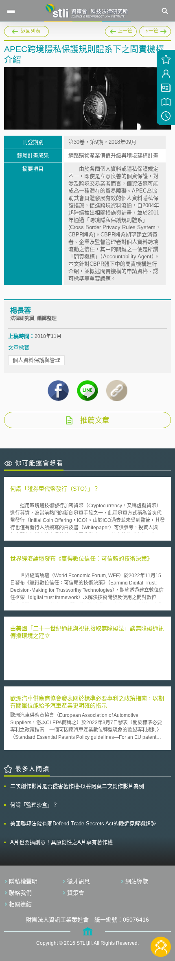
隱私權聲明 (23, 881)
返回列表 (30, 31)
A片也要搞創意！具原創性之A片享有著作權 (61, 842)
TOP (160, 920)
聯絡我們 (20, 893)
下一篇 (155, 30)
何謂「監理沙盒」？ (34, 805)
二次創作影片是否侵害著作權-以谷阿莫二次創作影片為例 (77, 786)
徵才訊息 (78, 881)
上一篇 (121, 30)
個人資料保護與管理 (36, 360)
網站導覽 (136, 881)
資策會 (75, 893)
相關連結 (20, 904)
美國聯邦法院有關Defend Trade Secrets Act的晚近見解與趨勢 (83, 823)
